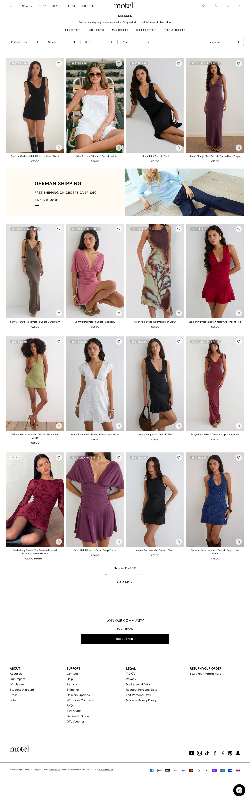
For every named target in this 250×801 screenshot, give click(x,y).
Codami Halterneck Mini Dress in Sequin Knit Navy (215, 552)
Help (70, 679)
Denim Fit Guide (78, 716)
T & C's (130, 674)
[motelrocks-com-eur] (123, 6)
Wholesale (17, 684)
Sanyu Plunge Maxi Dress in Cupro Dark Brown (35, 321)
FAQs (70, 705)
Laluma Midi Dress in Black (155, 156)
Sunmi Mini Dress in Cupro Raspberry (95, 321)
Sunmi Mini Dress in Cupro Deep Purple (95, 550)
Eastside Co (55, 770)
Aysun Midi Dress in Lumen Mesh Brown (155, 321)
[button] (59, 63)
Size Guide (74, 711)
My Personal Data (138, 684)
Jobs (13, 700)
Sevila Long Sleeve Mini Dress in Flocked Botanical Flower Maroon (35, 552)
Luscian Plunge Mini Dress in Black (155, 434)
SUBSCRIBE (125, 639)
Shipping (73, 690)
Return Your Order (205, 668)
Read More (165, 22)
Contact (72, 674)
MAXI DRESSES (120, 30)
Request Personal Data (141, 690)
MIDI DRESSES (96, 30)
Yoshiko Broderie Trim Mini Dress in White (95, 156)
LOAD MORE (125, 582)
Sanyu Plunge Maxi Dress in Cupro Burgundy (215, 434)
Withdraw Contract (80, 700)
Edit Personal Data (138, 695)
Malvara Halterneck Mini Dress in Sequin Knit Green (35, 436)
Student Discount (22, 690)
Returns (72, 684)
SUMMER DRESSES (146, 30)
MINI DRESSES (72, 30)
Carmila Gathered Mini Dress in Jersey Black (35, 156)
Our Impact (17, 679)
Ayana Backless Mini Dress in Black (155, 550)
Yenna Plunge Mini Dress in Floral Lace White (95, 434)
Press (14, 695)
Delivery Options (78, 695)
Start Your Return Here (205, 674)
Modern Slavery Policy (141, 700)
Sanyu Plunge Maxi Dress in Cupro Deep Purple (215, 156)
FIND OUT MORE (46, 200)
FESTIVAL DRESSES (175, 30)
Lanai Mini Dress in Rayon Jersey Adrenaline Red (215, 321)
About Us (16, 674)
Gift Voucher (75, 721)
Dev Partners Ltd (106, 770)
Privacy (131, 679)
